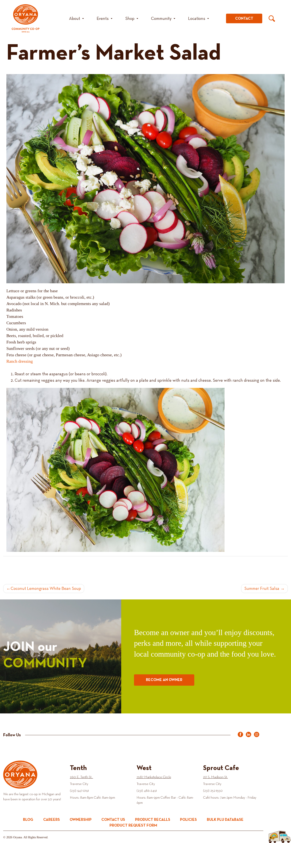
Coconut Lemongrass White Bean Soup (46, 588)
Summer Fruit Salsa (261, 588)
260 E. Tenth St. (81, 777)
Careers (51, 820)
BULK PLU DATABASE (225, 820)
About (74, 18)
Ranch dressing (19, 361)
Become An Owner (164, 680)
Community (161, 18)
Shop (129, 18)
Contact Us (113, 820)
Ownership (81, 820)
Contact (244, 18)
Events (103, 18)
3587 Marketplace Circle (154, 777)
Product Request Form (133, 825)
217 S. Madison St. (215, 777)
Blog (28, 820)
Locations (196, 18)
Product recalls (152, 820)
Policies (188, 820)
